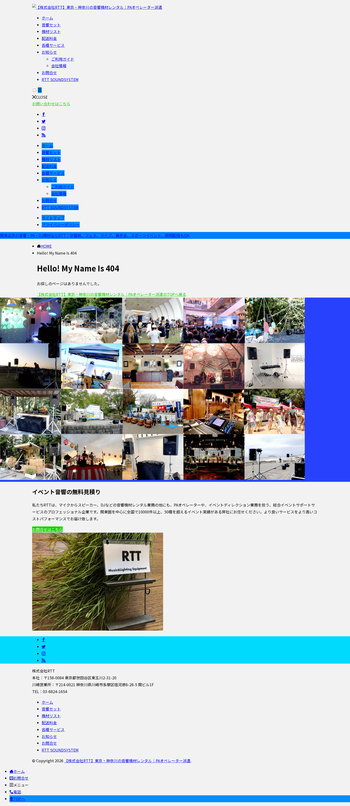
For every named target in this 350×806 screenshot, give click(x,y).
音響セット (51, 25)
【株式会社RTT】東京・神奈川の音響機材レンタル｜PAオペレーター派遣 (127, 760)
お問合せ (49, 72)
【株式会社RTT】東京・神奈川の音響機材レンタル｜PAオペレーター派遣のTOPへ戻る (111, 294)
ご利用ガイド (62, 59)
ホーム (47, 18)
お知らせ (49, 52)
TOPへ (19, 798)
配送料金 (49, 38)
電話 (17, 792)
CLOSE (42, 97)
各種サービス (53, 45)
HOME (46, 246)
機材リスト (51, 31)
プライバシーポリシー (61, 224)
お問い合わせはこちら (51, 103)
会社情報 (58, 65)
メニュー (21, 785)
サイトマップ (53, 218)
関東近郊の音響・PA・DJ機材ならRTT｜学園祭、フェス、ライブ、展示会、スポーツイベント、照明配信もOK (94, 235)
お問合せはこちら (47, 529)
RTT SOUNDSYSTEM (60, 79)
